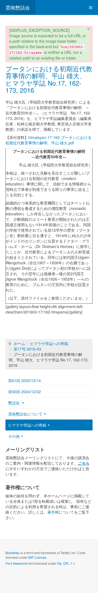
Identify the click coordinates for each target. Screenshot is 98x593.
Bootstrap (12, 552)
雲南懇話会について (25, 414)
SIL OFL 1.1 (66, 563)
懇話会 (14, 402)
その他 (14, 436)
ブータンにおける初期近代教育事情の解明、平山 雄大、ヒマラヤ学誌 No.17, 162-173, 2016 (48, 79)
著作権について (60, 512)
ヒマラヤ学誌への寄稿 (49, 343)
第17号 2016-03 (27, 349)
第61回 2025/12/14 (24, 380)
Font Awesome (16, 563)
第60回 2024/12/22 (24, 391)
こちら (83, 463)
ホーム (19, 343)
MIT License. (37, 557)
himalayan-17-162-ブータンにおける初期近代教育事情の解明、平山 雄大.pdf (48, 140)
